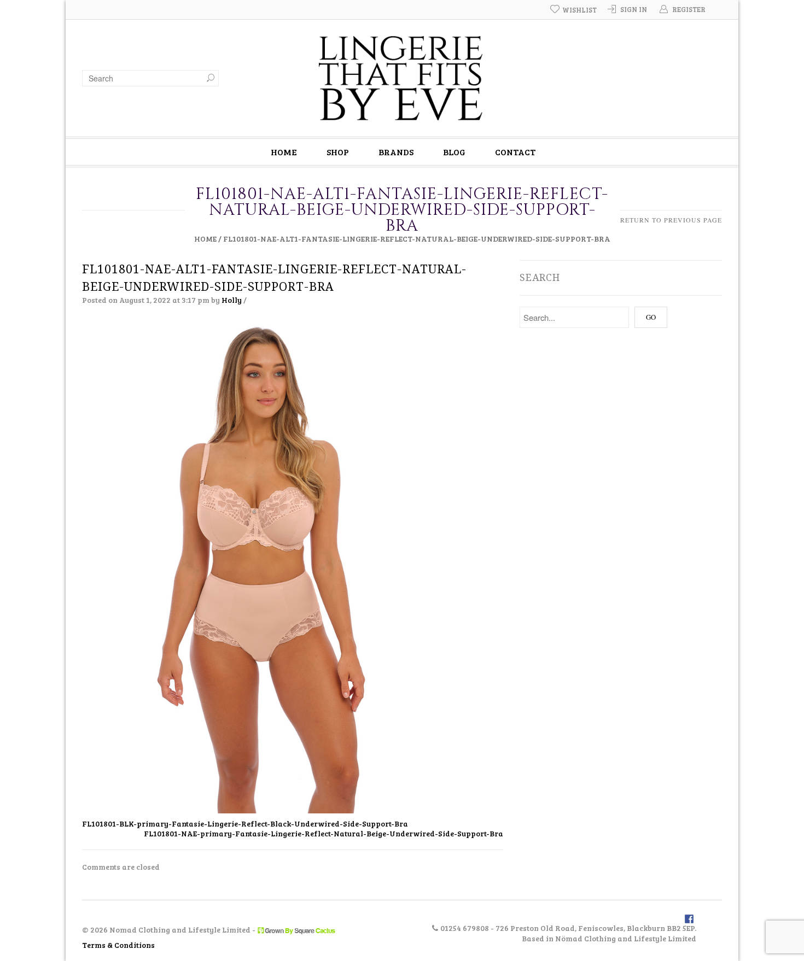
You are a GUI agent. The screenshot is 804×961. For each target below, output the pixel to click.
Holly (232, 300)
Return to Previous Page (671, 220)
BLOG (454, 151)
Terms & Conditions (118, 945)
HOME (284, 151)
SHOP (338, 151)
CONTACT (515, 151)
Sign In (633, 9)
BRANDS (395, 151)
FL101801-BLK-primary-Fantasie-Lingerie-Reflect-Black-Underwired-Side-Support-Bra (245, 823)
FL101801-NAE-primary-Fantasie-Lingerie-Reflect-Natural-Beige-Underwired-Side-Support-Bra (323, 833)
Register (689, 9)
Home (205, 238)
